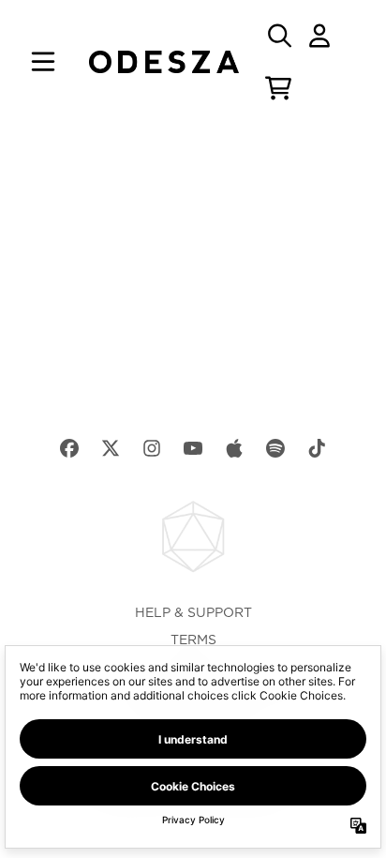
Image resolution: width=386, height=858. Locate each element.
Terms (193, 640)
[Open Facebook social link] (69, 448)
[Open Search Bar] (278, 36)
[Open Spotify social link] (275, 448)
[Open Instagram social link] (151, 448)
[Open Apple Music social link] (234, 448)
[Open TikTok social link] (316, 448)
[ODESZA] (164, 62)
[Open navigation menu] (43, 62)
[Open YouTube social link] (193, 448)
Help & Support (193, 613)
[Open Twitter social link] (110, 448)
